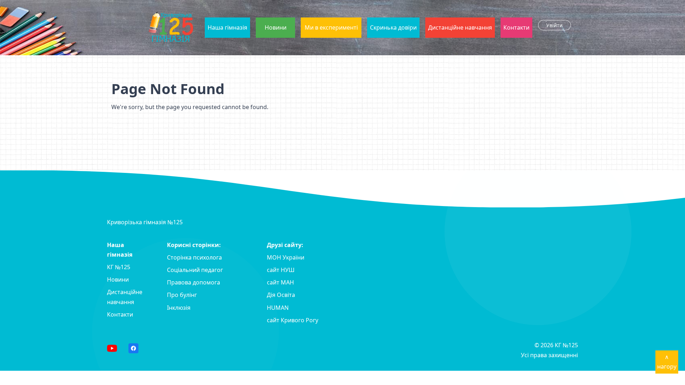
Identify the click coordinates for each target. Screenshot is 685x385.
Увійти (554, 25)
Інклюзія (179, 308)
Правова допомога (193, 282)
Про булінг (182, 295)
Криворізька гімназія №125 (145, 222)
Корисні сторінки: (194, 245)
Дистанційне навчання (460, 27)
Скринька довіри (393, 27)
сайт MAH (280, 282)
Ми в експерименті (331, 27)
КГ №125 (118, 267)
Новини (275, 27)
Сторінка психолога (194, 257)
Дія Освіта (281, 295)
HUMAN (278, 308)
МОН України (285, 257)
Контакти (516, 27)
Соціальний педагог (195, 270)
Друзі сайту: (285, 245)
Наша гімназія (227, 27)
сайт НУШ (281, 270)
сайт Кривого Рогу (292, 320)
